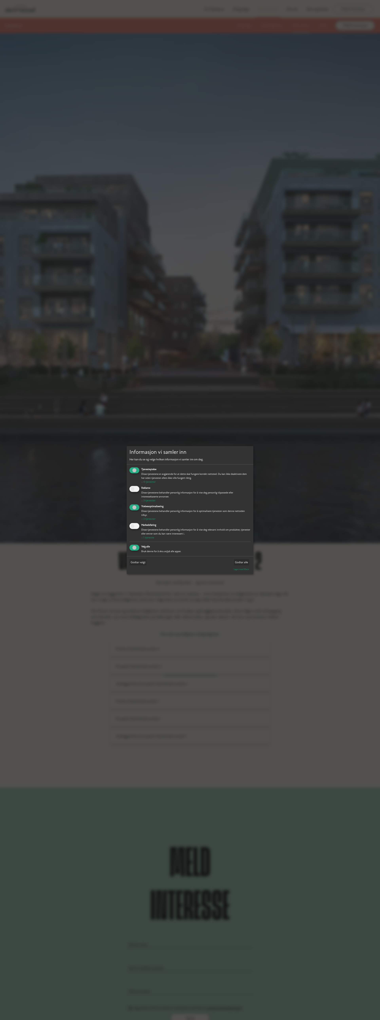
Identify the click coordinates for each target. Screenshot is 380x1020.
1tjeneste (147, 537)
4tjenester (148, 482)
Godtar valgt (138, 562)
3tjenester (148, 500)
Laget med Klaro (241, 569)
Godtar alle (241, 562)
